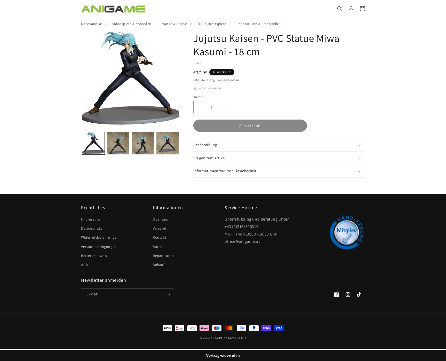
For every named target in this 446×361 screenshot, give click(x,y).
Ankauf (159, 264)
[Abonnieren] (168, 294)
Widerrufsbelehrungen (100, 237)
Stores (158, 246)
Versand (159, 228)
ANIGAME (217, 338)
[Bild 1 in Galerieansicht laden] (93, 143)
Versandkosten (228, 80)
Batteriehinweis (94, 255)
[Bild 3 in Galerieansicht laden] (143, 143)
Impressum (90, 219)
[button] (93, 23)
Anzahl (198, 97)
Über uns (160, 219)
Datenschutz (91, 228)
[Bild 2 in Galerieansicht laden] (118, 143)
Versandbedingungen (99, 246)
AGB (84, 264)
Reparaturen (163, 255)
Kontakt (159, 237)
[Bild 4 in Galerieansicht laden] (167, 143)
